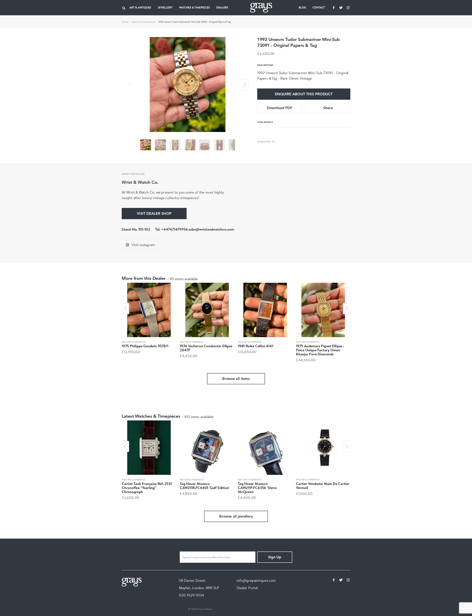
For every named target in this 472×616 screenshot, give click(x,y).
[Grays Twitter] (341, 7)
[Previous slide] (130, 84)
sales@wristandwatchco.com (211, 229)
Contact (319, 7)
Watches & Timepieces (143, 21)
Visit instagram (143, 244)
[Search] (124, 7)
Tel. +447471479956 (171, 229)
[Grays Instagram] (348, 7)
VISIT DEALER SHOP (154, 214)
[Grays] (132, 581)
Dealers (222, 7)
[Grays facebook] (334, 7)
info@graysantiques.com (256, 580)
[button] (145, 144)
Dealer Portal (247, 587)
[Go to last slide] (125, 308)
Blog (302, 7)
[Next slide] (244, 84)
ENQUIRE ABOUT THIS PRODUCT (304, 94)
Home (125, 21)
